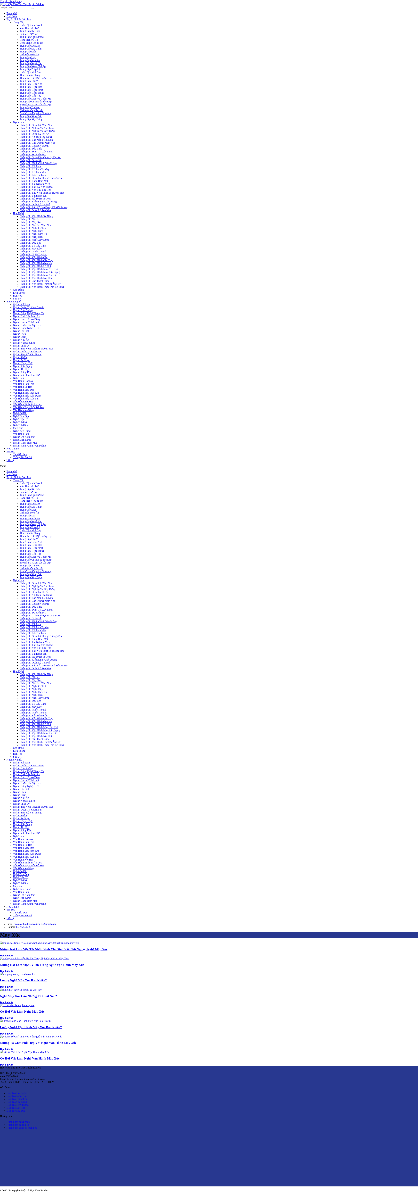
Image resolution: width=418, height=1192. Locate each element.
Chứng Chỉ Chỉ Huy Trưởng (34, 145)
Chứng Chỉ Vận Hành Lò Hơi (35, 266)
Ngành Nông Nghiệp (24, 342)
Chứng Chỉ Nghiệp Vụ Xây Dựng (37, 131)
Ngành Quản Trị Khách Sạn (27, 351)
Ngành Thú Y (20, 357)
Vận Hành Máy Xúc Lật (25, 398)
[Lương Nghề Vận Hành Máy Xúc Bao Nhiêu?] (25, 1020)
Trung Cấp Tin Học (30, 107)
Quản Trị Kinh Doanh (31, 25)
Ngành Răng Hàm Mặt (25, 442)
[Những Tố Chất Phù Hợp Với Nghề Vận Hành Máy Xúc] (31, 1036)
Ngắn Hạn (18, 122)
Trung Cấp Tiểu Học (30, 95)
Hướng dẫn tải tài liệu (18, 1124)
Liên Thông (19, 292)
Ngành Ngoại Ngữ (22, 363)
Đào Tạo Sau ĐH (16, 1110)
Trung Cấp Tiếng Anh (31, 84)
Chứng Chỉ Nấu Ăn (30, 219)
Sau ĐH (17, 298)
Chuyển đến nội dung (11, 1)
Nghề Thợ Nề (20, 422)
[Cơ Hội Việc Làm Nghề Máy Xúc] (17, 1005)
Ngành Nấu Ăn (21, 339)
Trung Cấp (18, 22)
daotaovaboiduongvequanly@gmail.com (35, 924)
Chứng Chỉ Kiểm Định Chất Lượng (38, 201)
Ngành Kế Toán (21, 304)
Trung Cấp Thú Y (29, 81)
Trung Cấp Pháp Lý (30, 69)
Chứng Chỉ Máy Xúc (31, 222)
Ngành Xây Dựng (22, 366)
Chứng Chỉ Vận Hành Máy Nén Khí (39, 269)
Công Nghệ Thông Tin (31, 42)
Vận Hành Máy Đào (23, 389)
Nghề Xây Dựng (22, 431)
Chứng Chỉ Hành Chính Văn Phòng (38, 163)
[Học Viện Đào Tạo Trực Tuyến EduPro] (22, 4)
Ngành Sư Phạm (21, 360)
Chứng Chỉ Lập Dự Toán (33, 175)
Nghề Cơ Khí (20, 413)
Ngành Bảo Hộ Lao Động (26, 319)
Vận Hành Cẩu (21, 433)
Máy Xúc (18, 428)
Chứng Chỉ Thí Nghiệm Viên (35, 183)
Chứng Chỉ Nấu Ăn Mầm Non (35, 225)
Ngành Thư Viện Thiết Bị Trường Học (33, 348)
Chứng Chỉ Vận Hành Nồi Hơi (36, 278)
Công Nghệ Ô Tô (29, 39)
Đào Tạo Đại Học (16, 1107)
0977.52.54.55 (23, 927)
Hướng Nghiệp (14, 301)
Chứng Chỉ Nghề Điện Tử (33, 233)
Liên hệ (10, 460)
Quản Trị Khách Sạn (30, 72)
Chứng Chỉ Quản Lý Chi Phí (35, 204)
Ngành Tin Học (21, 369)
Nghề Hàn (18, 378)
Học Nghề (18, 213)
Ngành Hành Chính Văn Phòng (29, 445)
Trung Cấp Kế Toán (30, 31)
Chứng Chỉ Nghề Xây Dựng (34, 239)
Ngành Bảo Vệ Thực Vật (26, 322)
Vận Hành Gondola (23, 381)
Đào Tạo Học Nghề (17, 1093)
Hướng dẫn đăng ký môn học (22, 1127)
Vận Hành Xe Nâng (23, 410)
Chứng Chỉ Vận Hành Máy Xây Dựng (40, 272)
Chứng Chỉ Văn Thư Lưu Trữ (35, 189)
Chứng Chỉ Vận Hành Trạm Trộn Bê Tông (42, 286)
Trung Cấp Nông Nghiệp (33, 66)
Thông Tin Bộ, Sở (22, 457)
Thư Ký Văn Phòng (30, 75)
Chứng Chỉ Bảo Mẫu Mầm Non (36, 139)
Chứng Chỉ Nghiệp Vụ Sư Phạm (37, 128)
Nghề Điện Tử (20, 419)
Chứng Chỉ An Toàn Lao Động (36, 136)
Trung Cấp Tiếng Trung (32, 92)
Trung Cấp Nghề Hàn (31, 63)
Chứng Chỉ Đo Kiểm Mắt (33, 154)
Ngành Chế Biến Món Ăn (26, 316)
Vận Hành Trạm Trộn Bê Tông (29, 407)
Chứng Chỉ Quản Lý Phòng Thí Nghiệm (41, 178)
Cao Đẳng (18, 289)
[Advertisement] (98, 1161)
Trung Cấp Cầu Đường (32, 36)
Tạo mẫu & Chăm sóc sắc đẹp (35, 104)
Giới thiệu (12, 16)
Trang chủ (12, 13)
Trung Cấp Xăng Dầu (31, 116)
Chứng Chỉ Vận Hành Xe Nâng (36, 216)
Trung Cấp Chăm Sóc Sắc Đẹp (36, 101)
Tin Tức (11, 451)
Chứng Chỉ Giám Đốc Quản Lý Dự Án (40, 157)
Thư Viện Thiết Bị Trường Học (36, 78)
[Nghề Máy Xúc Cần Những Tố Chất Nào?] (21, 989)
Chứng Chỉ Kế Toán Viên (33, 172)
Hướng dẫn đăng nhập (18, 1121)
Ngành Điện (19, 333)
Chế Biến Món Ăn (29, 54)
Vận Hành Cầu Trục (23, 383)
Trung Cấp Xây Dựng (31, 119)
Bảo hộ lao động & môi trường (35, 113)
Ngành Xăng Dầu (22, 372)
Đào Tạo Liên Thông (18, 1104)
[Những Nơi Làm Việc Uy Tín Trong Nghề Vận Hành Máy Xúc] (34, 958)
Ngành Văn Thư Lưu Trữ (26, 375)
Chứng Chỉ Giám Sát (30, 160)
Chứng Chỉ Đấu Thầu (31, 148)
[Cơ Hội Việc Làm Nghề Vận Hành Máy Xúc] (24, 1052)
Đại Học (17, 295)
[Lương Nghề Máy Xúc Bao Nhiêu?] (17, 974)
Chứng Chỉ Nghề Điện (31, 231)
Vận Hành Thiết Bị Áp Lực (27, 404)
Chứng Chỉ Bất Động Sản (33, 195)
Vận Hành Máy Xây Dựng (27, 395)
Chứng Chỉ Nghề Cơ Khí (33, 228)
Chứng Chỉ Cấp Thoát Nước (34, 281)
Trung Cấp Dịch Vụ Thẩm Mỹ (35, 98)
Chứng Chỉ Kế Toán (30, 166)
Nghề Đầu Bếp (21, 416)
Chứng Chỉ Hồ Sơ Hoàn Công (35, 198)
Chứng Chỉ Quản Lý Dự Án (34, 133)
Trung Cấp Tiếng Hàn (31, 86)
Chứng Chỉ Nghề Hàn (31, 236)
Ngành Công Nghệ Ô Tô (26, 328)
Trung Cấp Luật (28, 57)
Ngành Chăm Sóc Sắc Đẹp (27, 325)
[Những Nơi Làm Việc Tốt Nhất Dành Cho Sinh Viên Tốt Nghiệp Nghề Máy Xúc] (39, 943)
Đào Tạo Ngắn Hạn (17, 1096)
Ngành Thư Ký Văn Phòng (27, 354)
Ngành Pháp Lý (21, 345)
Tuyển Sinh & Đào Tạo (19, 19)
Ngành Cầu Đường (23, 310)
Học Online (13, 448)
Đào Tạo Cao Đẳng (17, 1102)
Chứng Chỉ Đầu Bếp (30, 242)
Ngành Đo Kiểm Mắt (24, 436)
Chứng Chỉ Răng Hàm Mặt (34, 181)
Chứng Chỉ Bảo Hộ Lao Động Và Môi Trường (44, 207)
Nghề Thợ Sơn (20, 425)
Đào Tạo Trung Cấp (17, 1099)
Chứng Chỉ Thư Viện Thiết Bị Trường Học (42, 192)
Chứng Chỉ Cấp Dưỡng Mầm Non (37, 142)
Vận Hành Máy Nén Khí (26, 392)
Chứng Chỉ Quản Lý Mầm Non (36, 125)
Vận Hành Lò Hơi (22, 386)
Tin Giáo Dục (20, 454)
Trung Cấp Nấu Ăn (30, 60)
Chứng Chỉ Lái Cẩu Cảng (33, 245)
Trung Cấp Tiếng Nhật (31, 89)
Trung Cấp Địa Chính (31, 48)
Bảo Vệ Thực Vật (29, 34)
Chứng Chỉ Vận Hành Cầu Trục (36, 260)
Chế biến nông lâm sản (31, 110)
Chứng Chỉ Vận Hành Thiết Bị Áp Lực (40, 283)
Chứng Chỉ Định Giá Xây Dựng (36, 151)
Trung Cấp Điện (28, 51)
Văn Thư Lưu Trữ (29, 28)
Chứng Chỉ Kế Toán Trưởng (34, 169)
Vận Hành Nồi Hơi (23, 401)
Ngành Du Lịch (21, 331)
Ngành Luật (19, 336)
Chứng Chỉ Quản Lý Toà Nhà (35, 210)
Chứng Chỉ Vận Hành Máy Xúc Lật (38, 275)
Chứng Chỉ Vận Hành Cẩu (34, 257)
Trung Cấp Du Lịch (30, 45)
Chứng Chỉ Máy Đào (31, 248)
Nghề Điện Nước (22, 439)
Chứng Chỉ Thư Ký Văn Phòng (36, 186)
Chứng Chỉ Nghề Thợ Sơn (33, 254)
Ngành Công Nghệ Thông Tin (28, 313)
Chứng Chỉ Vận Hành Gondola (36, 263)
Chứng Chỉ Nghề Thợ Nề (33, 251)
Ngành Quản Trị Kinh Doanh (28, 307)
